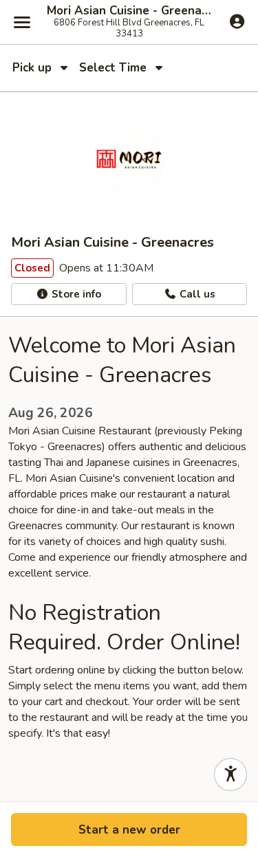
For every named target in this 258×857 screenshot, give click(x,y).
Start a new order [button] (129, 830)
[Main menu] (22, 22)
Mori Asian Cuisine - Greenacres (129, 11)
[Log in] (237, 21)
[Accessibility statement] (230, 774)
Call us (196, 294)
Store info (75, 294)
